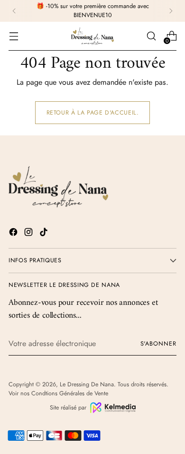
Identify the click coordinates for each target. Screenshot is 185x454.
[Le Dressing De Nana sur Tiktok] (44, 233)
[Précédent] (14, 11)
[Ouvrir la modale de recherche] (151, 36)
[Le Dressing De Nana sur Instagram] (29, 233)
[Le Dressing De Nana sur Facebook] (14, 233)
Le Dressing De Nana (87, 384)
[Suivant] (170, 11)
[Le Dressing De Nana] (92, 36)
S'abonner (158, 343)
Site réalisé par (68, 407)
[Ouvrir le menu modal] (13, 36)
